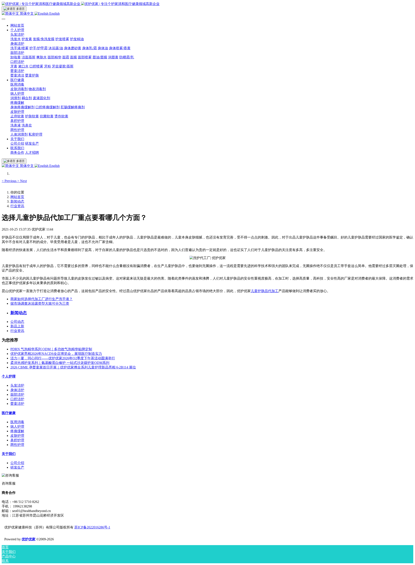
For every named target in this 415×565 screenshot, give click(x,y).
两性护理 (17, 445)
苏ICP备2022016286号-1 (92, 527)
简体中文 (27, 13)
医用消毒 (17, 422)
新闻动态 (17, 201)
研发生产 (17, 467)
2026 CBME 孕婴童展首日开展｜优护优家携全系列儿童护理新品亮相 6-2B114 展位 (73, 367)
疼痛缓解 (17, 431)
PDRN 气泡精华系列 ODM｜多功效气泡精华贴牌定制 (51, 349)
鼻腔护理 (17, 440)
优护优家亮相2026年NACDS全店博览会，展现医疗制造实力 (56, 353)
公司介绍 (17, 463)
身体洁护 (17, 390)
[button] (9, 181)
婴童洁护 (17, 403)
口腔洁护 (17, 399)
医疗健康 (9, 413)
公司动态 (17, 321)
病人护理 (17, 426)
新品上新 (17, 326)
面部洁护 (17, 394)
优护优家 (28, 539)
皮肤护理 (17, 435)
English (54, 13)
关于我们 (9, 454)
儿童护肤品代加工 (264, 291)
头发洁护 (17, 385)
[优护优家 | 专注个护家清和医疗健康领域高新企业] (207, 4)
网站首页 (17, 25)
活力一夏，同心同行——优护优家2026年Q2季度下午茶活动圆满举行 (62, 358)
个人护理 (9, 376)
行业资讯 (17, 206)
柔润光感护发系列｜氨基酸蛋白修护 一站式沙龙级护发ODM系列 (59, 363)
